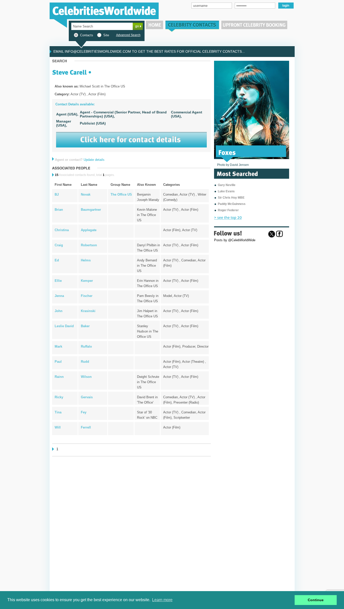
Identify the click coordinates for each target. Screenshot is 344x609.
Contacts (86, 35)
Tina (58, 412)
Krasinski (88, 311)
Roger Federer (228, 210)
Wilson (86, 377)
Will (58, 427)
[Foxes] (227, 152)
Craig (59, 245)
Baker (85, 326)
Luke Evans (226, 191)
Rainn (59, 377)
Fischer (86, 296)
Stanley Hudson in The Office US (147, 331)
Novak (85, 194)
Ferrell (86, 427)
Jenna (59, 296)
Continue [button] (316, 600)
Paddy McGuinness (232, 204)
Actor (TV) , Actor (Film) (180, 209)
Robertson (89, 245)
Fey (83, 412)
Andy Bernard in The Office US (147, 265)
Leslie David (64, 326)
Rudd (85, 361)
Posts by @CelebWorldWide (234, 240)
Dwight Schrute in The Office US (148, 382)
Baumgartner (91, 209)
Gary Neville (226, 185)
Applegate (88, 230)
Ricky (59, 397)
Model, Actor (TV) (176, 296)
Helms (86, 260)
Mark (58, 346)
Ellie (58, 281)
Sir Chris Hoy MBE (231, 197)
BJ (57, 194)
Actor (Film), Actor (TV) (180, 230)
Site (106, 35)
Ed (57, 260)
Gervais (87, 397)
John (58, 311)
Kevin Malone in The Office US (147, 215)
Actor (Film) (171, 427)
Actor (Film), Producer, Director (186, 346)
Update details (94, 160)
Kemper (87, 281)
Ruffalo (86, 346)
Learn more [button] (162, 600)
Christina (62, 230)
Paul (58, 361)
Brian (59, 209)
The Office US (121, 194)
